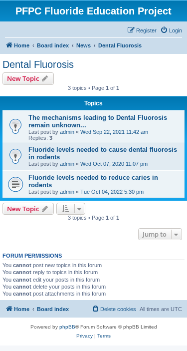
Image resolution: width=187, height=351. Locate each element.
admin (67, 132)
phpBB (67, 327)
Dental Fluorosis (38, 64)
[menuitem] (171, 30)
